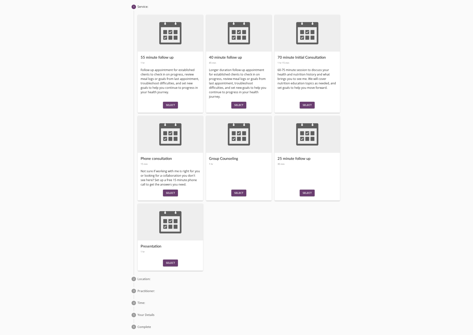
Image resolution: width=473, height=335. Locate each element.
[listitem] (236, 7)
